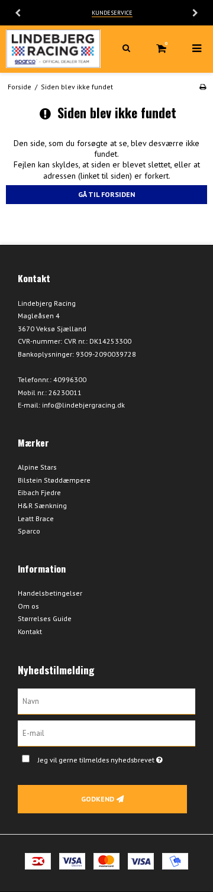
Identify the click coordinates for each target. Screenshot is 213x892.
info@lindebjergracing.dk (83, 404)
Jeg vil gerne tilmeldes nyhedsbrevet (108, 757)
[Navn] (106, 701)
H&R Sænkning (42, 505)
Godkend (97, 798)
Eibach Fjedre (39, 492)
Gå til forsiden (106, 194)
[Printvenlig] (202, 86)
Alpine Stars (37, 467)
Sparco (29, 530)
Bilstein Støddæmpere (54, 480)
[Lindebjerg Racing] (53, 49)
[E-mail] (106, 732)
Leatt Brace (36, 518)
